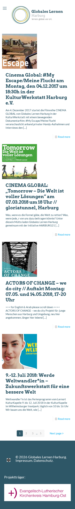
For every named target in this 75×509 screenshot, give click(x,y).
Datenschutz (43, 460)
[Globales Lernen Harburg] (37, 14)
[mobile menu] (5, 8)
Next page (56, 433)
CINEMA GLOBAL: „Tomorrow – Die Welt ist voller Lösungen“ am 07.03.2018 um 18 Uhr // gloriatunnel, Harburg (35, 196)
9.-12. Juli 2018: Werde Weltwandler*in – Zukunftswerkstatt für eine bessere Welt (37, 383)
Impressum (24, 460)
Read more (64, 136)
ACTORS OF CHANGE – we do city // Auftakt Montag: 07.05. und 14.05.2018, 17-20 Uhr (36, 291)
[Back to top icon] (68, 502)
